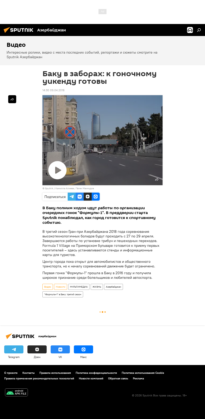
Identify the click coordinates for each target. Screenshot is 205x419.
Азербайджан (113, 286)
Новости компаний (91, 378)
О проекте (11, 373)
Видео (47, 286)
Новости (60, 286)
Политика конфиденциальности (96, 373)
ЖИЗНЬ (96, 286)
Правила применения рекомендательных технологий (39, 378)
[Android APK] (16, 392)
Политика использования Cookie (143, 373)
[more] (12, 99)
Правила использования (55, 373)
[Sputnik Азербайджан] (19, 33)
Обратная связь (118, 378)
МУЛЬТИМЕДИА (79, 286)
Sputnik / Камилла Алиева (59, 188)
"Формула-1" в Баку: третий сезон (62, 294)
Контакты (28, 373)
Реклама (138, 378)
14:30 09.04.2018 (53, 90)
